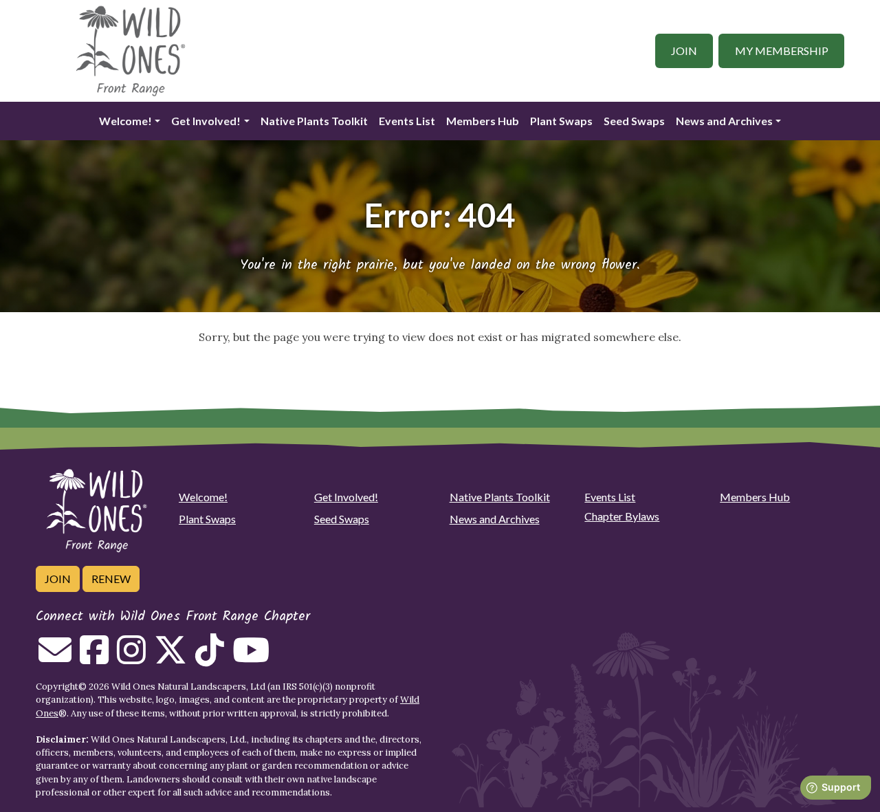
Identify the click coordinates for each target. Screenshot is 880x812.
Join (684, 50)
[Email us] (55, 658)
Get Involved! (206, 120)
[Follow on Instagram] (131, 658)
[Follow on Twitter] (170, 658)
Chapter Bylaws (621, 516)
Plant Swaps (561, 120)
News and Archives (724, 120)
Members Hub (482, 120)
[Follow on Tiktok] (209, 658)
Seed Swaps (634, 120)
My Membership (781, 50)
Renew (111, 578)
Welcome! (125, 120)
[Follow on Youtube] (251, 658)
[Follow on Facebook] (94, 658)
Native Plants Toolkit (314, 120)
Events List (407, 120)
